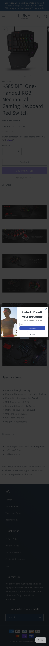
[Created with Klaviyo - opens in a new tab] (24, 338)
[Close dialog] (46, 309)
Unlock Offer (32, 328)
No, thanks (32, 334)
